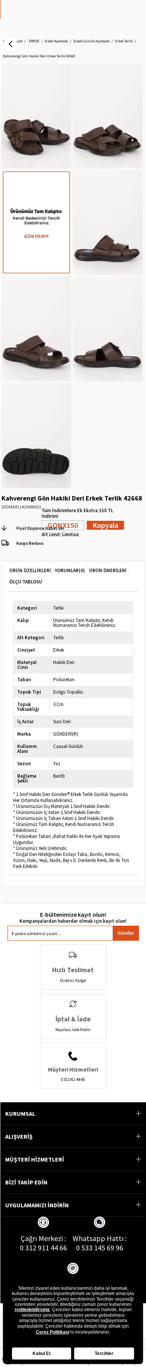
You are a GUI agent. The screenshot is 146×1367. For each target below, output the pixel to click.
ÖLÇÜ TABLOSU (25, 582)
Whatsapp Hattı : (100, 1238)
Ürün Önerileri (108, 570)
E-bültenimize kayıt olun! (73, 914)
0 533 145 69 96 (99, 1247)
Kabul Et (42, 1353)
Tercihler (104, 1353)
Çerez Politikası (52, 1332)
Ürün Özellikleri (30, 570)
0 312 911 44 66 (43, 1247)
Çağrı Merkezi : (43, 1238)
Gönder (126, 933)
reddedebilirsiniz (32, 1309)
